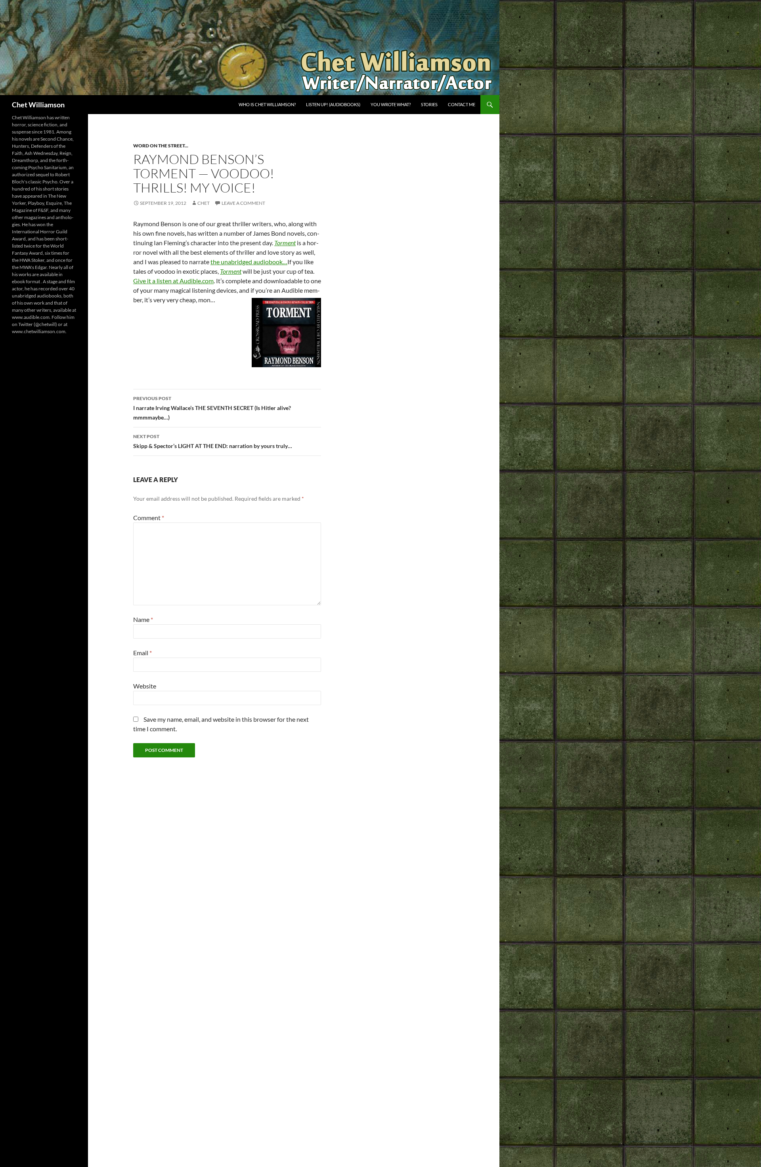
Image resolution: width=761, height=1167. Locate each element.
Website (144, 686)
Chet (203, 203)
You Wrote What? (391, 104)
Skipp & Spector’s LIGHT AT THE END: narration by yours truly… (212, 441)
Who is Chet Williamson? (267, 104)
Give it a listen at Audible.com (173, 280)
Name (143, 619)
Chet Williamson (38, 104)
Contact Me (461, 104)
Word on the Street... (160, 146)
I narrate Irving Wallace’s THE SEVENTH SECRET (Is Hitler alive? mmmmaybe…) (212, 408)
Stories (429, 104)
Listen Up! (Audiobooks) (333, 104)
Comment (148, 517)
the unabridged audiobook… (248, 261)
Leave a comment (243, 203)
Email (142, 652)
